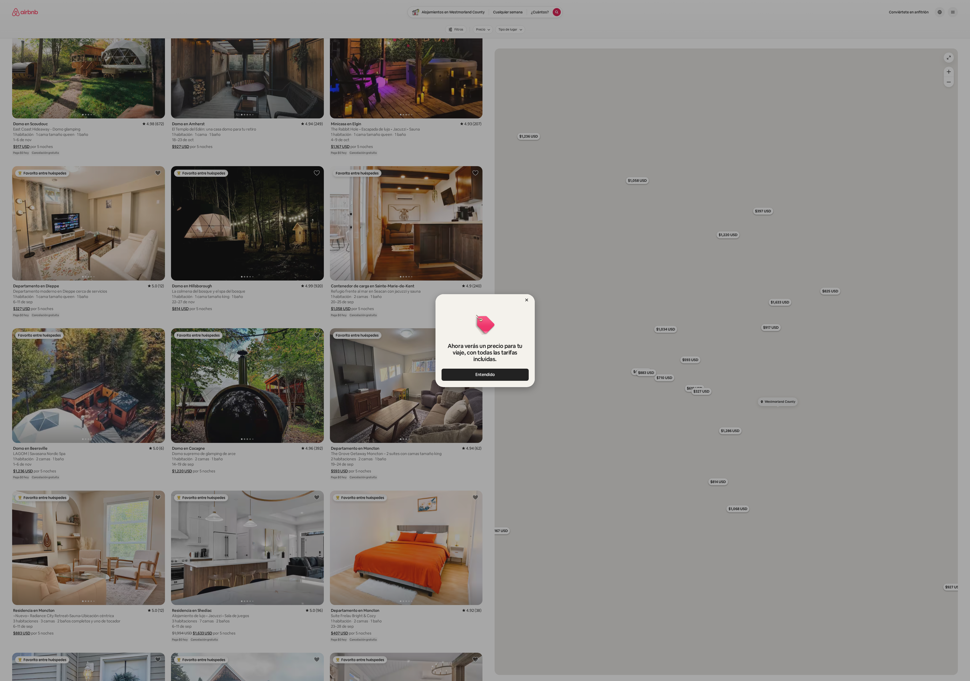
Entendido (485, 374)
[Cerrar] (527, 300)
